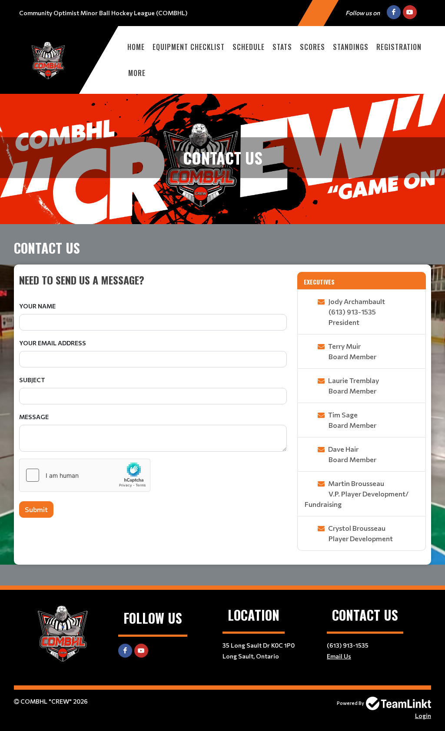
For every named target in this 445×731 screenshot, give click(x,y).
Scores (312, 47)
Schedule (248, 47)
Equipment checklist (189, 47)
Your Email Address (52, 343)
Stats (282, 47)
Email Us (339, 656)
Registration (399, 47)
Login (423, 715)
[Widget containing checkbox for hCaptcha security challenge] (84, 475)
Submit (36, 509)
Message (34, 416)
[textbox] (153, 280)
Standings (351, 47)
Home (136, 47)
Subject (32, 380)
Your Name (37, 306)
